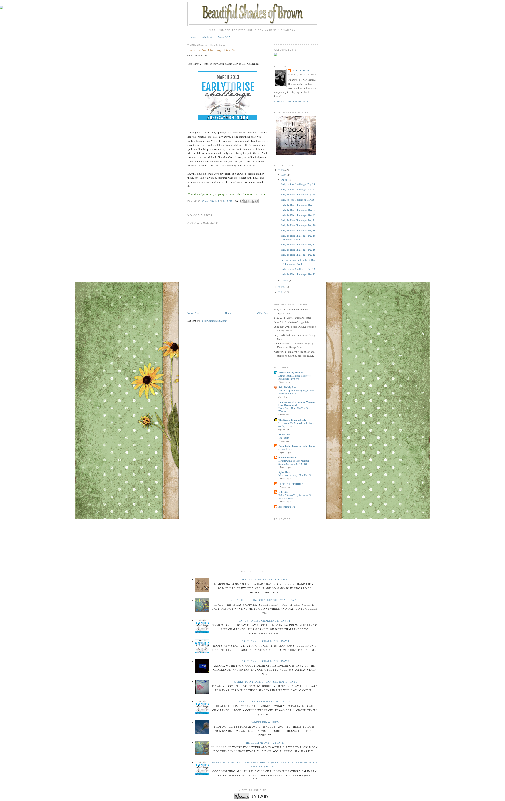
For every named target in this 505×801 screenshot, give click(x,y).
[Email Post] (236, 201)
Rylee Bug (284, 472)
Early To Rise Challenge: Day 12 (298, 274)
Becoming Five (286, 506)
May (284, 174)
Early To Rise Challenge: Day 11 (264, 620)
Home (192, 37)
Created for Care (286, 449)
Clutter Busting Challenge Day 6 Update (264, 600)
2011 (281, 292)
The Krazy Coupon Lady (292, 420)
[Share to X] (249, 201)
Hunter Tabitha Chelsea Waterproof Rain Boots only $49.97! (294, 377)
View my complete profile (291, 101)
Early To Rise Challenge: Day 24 (298, 205)
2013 (281, 170)
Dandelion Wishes (264, 722)
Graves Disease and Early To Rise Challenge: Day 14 (298, 262)
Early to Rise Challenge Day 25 (297, 199)
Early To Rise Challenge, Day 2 (265, 661)
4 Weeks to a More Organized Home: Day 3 (264, 681)
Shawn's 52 (224, 37)
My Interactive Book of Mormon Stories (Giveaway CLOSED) (293, 462)
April (284, 179)
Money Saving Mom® (290, 372)
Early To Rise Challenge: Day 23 (298, 210)
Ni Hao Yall (284, 434)
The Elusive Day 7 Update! (264, 742)
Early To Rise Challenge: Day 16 (298, 249)
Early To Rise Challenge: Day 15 (298, 254)
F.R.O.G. (283, 492)
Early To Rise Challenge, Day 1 (265, 641)
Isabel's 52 (206, 37)
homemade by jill (287, 457)
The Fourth (283, 437)
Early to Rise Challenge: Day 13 (298, 269)
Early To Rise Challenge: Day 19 (298, 230)
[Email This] (242, 201)
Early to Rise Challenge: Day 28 (298, 184)
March (285, 280)
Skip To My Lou (287, 387)
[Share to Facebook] (253, 201)
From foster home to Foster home (296, 446)
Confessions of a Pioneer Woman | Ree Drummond (296, 403)
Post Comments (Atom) (214, 320)
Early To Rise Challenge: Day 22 (298, 215)
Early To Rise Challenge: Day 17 (298, 244)
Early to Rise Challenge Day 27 (297, 189)
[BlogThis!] (245, 201)
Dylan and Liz (300, 71)
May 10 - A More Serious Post (264, 579)
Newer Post (193, 313)
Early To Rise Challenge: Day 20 (298, 225)
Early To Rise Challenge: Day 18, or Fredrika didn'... (298, 237)
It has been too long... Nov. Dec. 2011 (296, 475)
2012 (281, 287)
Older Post (262, 313)
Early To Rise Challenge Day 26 (298, 194)
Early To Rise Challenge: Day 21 (298, 220)
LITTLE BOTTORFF (290, 483)
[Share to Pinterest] (257, 201)
